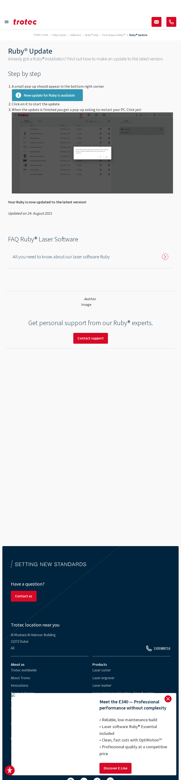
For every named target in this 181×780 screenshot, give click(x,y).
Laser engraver (103, 678)
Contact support (91, 338)
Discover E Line (115, 768)
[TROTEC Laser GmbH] (25, 22)
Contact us (23, 596)
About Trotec (20, 678)
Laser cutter (101, 670)
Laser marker (101, 685)
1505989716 (162, 648)
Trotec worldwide (24, 670)
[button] (10, 770)
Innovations (19, 685)
